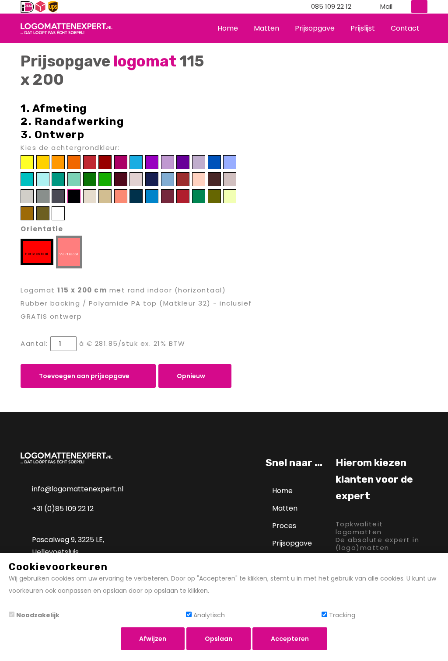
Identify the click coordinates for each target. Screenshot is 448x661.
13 (214, 162)
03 (58, 162)
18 (74, 179)
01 (27, 162)
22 (136, 179)
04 (74, 162)
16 (43, 179)
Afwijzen (152, 638)
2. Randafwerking (72, 121)
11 (183, 162)
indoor (159, 290)
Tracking (342, 615)
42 (229, 196)
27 (214, 179)
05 (89, 162)
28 (230, 179)
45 (58, 213)
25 (183, 179)
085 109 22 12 (331, 6)
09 (152, 162)
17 (58, 179)
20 (105, 179)
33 (89, 196)
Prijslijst (362, 28)
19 (90, 179)
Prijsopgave (315, 28)
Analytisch (209, 615)
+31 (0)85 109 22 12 (63, 509)
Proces (284, 526)
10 (167, 162)
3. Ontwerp (52, 135)
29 (27, 196)
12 (198, 162)
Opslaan (218, 638)
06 (105, 162)
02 (42, 162)
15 (27, 179)
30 (42, 196)
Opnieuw (191, 376)
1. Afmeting (54, 108)
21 (121, 179)
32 (73, 196)
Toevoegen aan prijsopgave (85, 376)
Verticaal (69, 254)
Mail (386, 6)
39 (183, 196)
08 (136, 162)
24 (167, 179)
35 (120, 196)
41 (214, 196)
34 (105, 196)
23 (152, 179)
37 (152, 196)
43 (27, 213)
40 (198, 196)
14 (230, 162)
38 (167, 196)
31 (58, 196)
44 (43, 213)
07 (120, 162)
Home (227, 28)
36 (136, 196)
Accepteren (290, 638)
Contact (405, 28)
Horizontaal (37, 253)
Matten (266, 28)
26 (198, 179)
